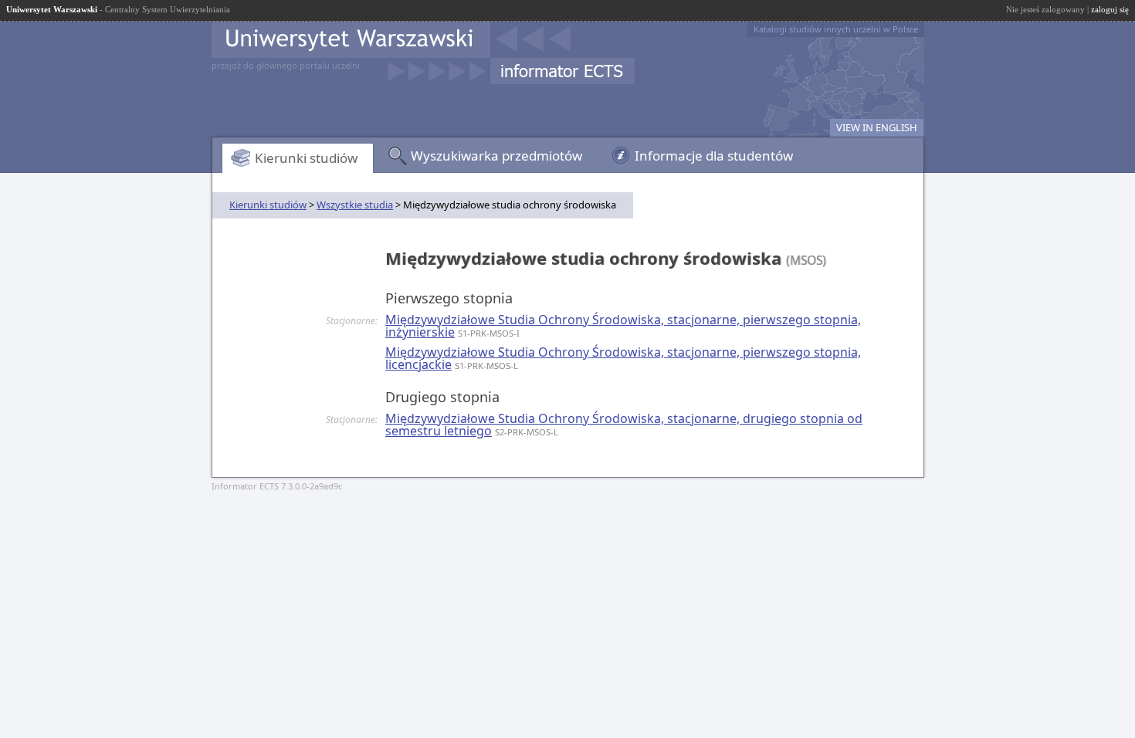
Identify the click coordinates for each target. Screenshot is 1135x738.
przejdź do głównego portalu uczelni (286, 65)
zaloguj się (1110, 9)
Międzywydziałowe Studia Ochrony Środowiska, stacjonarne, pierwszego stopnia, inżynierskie (623, 325)
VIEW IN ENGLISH (876, 127)
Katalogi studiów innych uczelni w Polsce (836, 29)
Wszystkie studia (355, 205)
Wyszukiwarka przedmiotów (496, 155)
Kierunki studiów (306, 158)
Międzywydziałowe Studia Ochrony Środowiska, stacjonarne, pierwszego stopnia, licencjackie (623, 358)
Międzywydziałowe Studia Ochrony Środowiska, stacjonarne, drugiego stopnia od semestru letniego (623, 424)
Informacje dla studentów (714, 155)
